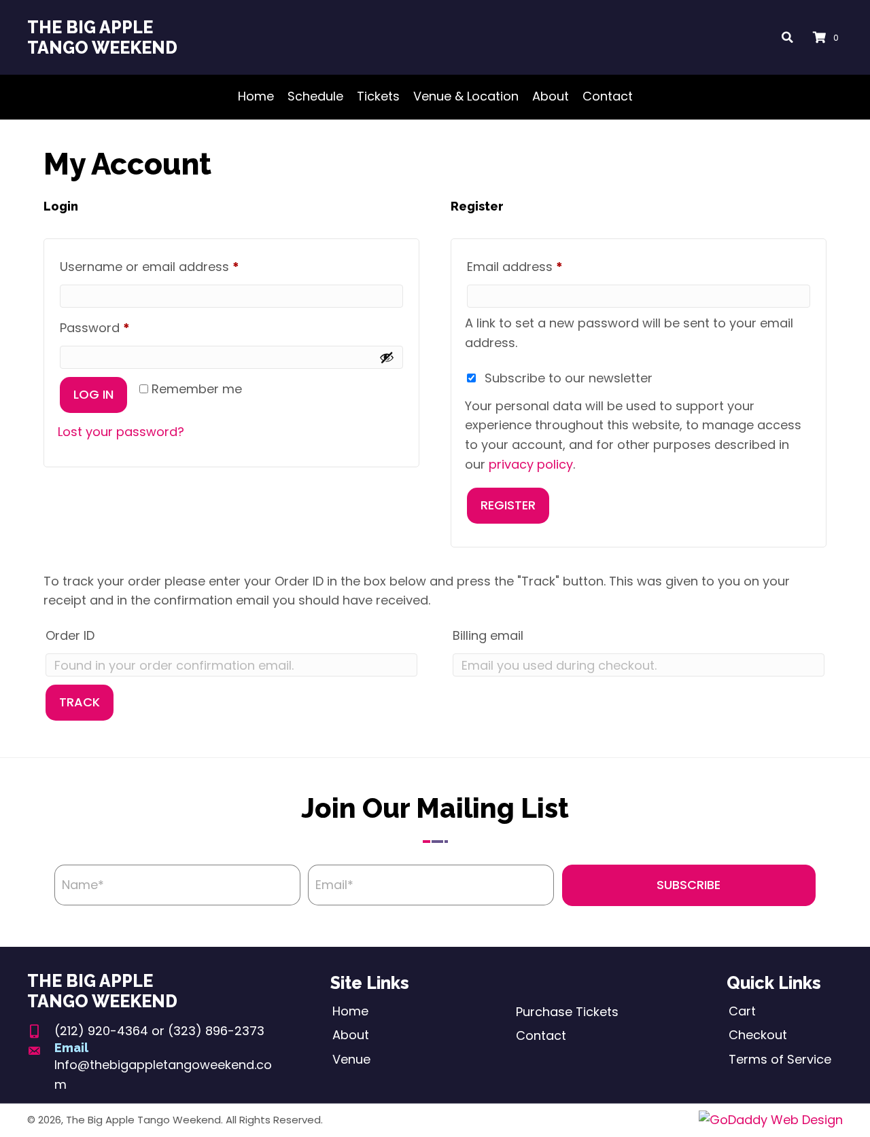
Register (508, 505)
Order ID (70, 635)
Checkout (758, 1034)
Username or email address (176, 266)
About (350, 1034)
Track (79, 701)
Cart (742, 1011)
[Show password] (386, 357)
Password (121, 327)
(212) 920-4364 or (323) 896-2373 (159, 1030)
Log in (93, 394)
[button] (689, 885)
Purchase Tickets (567, 1011)
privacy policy (531, 464)
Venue (351, 1059)
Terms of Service (780, 1059)
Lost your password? (121, 431)
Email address (541, 266)
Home (350, 1011)
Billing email (488, 635)
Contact (541, 1035)
